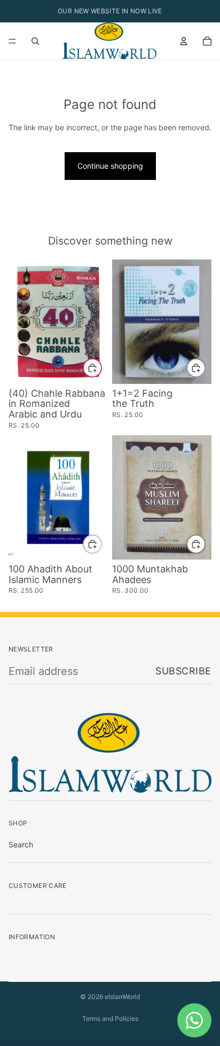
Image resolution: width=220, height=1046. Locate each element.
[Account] (183, 41)
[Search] (35, 41)
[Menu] (12, 41)
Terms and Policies (110, 1018)
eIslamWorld (122, 997)
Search (21, 844)
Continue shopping (110, 165)
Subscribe (183, 671)
